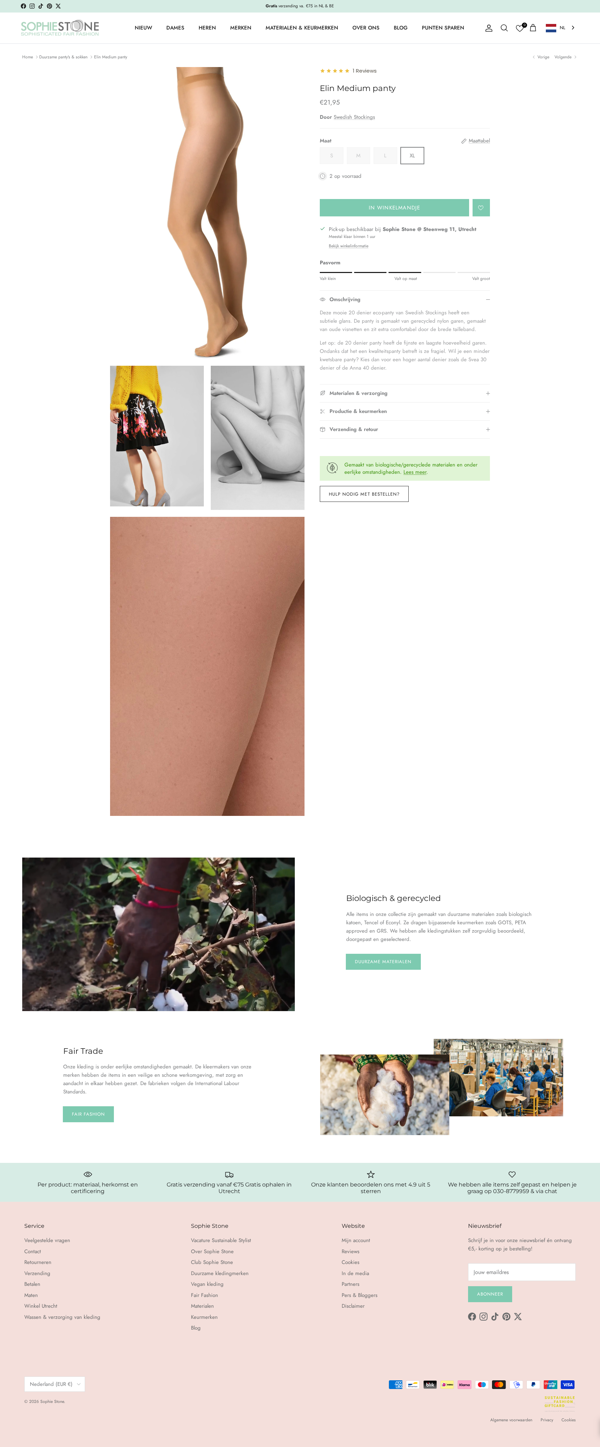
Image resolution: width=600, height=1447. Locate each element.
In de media (355, 1273)
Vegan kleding (207, 1284)
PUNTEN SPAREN (443, 28)
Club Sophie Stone (212, 1262)
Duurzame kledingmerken (220, 1273)
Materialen (202, 1306)
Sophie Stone (52, 1401)
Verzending (37, 1273)
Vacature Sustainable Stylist (221, 1240)
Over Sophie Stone (212, 1251)
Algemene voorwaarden (511, 1420)
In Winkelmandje (394, 208)
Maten (31, 1295)
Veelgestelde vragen (47, 1240)
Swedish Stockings (354, 117)
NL (562, 27)
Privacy (547, 1420)
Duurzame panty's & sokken (63, 57)
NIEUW (143, 28)
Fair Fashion (88, 1114)
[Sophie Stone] (60, 28)
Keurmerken (204, 1317)
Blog (196, 1328)
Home (27, 57)
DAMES (175, 28)
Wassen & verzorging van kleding (62, 1317)
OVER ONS (366, 28)
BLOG (401, 28)
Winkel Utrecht (40, 1306)
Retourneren (37, 1262)
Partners (350, 1284)
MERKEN (240, 28)
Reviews (350, 1251)
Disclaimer (353, 1306)
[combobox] (560, 28)
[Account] (487, 28)
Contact (32, 1251)
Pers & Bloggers (359, 1295)
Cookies (350, 1262)
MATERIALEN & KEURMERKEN (302, 28)
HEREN (207, 28)
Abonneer (490, 1294)
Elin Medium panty (110, 57)
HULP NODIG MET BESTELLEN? (364, 494)
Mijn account (356, 1240)
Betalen (32, 1284)
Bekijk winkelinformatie (348, 246)
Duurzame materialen (383, 961)
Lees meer (414, 472)
